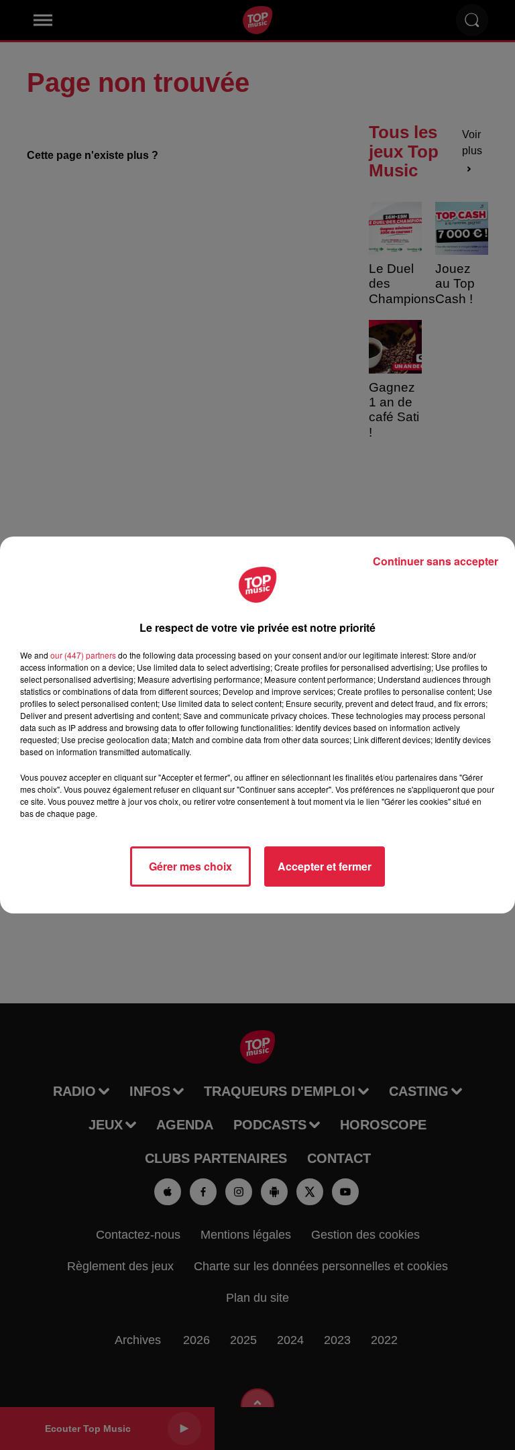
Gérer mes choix (190, 866)
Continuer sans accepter (435, 561)
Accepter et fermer (324, 866)
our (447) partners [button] (83, 655)
